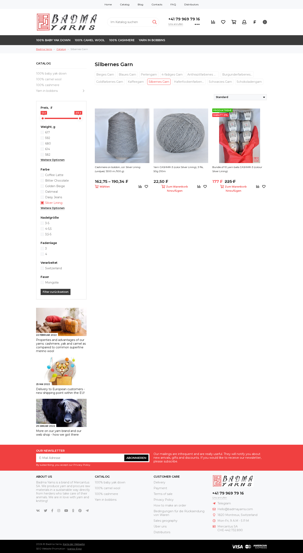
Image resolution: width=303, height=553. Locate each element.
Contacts (157, 4)
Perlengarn (149, 74)
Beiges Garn (105, 74)
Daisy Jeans (53, 197)
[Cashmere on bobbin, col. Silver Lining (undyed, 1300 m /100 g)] (122, 135)
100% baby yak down (53, 40)
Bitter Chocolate (57, 180)
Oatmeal (51, 192)
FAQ (173, 4)
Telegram (224, 503)
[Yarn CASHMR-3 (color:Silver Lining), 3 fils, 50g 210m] (181, 135)
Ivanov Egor (74, 548)
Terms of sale (163, 494)
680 (48, 143)
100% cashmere (122, 40)
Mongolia (52, 282)
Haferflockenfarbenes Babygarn (190, 82)
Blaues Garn (127, 74)
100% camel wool (90, 40)
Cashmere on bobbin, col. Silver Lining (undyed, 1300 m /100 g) (117, 169)
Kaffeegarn (136, 82)
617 (47, 132)
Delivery (159, 482)
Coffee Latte (54, 175)
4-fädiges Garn (172, 74)
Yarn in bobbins (152, 40)
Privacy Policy (164, 500)
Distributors (191, 4)
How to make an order (170, 505)
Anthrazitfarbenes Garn (203, 74)
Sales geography (165, 521)
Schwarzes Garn (220, 82)
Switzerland (53, 268)
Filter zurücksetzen (55, 291)
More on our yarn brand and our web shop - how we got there (58, 432)
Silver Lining (53, 203)
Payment (160, 488)
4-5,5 (48, 229)
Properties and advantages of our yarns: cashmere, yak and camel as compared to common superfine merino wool (61, 345)
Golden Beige (55, 186)
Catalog (124, 4)
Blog (140, 4)
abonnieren (136, 458)
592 (47, 138)
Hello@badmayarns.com (235, 509)
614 (47, 149)
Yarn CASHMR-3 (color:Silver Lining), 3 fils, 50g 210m (178, 169)
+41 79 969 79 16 (184, 19)
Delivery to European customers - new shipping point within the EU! (60, 391)
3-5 (47, 223)
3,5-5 (48, 234)
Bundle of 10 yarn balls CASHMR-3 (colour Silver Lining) (237, 169)
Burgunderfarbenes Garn (238, 74)
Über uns (160, 526)
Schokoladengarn (249, 82)
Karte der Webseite (74, 544)
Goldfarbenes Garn (109, 82)
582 (47, 154)
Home (108, 4)
